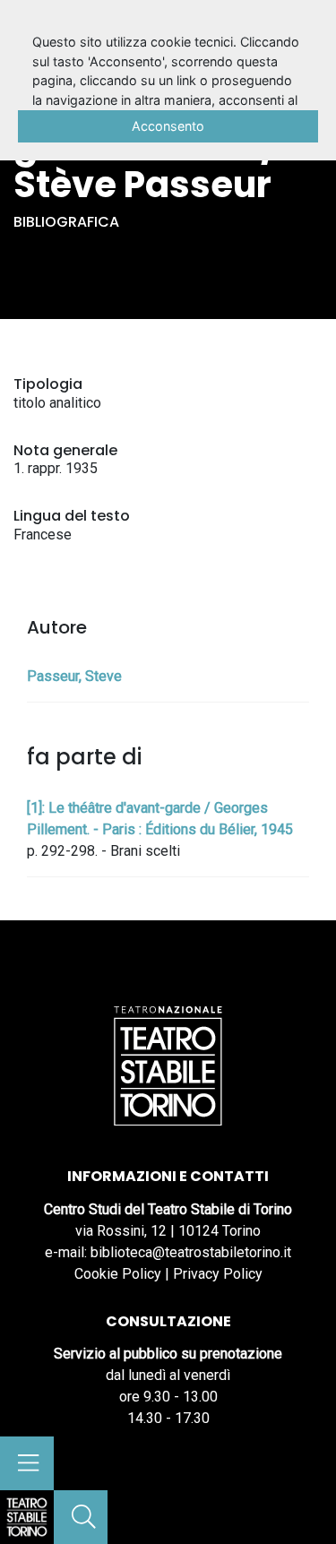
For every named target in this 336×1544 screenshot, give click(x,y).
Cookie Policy (117, 1273)
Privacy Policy (218, 1273)
